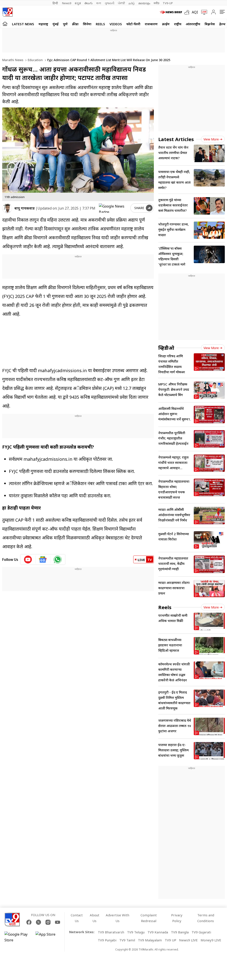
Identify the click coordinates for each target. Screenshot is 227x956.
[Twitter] (38, 922)
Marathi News (12, 60)
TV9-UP (168, 3)
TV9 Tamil (127, 940)
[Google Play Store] (17, 937)
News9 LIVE (188, 940)
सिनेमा (87, 24)
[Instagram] (48, 922)
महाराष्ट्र (43, 24)
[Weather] (188, 12)
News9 (66, 3)
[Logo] (7, 12)
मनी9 (156, 3)
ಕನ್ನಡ (78, 3)
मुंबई (56, 24)
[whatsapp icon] (57, 559)
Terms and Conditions (205, 918)
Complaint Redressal (149, 918)
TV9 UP (170, 940)
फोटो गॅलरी (133, 24)
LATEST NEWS (23, 24)
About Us (94, 918)
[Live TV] (202, 12)
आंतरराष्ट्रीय (193, 24)
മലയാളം (144, 3)
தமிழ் (132, 3)
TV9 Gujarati (201, 932)
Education (35, 60)
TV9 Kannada (157, 932)
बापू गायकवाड (24, 208)
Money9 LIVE (211, 940)
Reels (100, 24)
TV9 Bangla (180, 932)
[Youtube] (57, 922)
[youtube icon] (28, 559)
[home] (5, 23)
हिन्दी (56, 3)
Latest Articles (176, 139)
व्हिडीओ (166, 347)
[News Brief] (171, 12)
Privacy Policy (176, 918)
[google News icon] (42, 559)
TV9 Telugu (136, 932)
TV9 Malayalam (150, 940)
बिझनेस (210, 24)
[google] (114, 208)
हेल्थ (222, 24)
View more (211, 139)
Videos (116, 24)
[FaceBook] (28, 922)
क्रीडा (75, 24)
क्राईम (166, 24)
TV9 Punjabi (107, 940)
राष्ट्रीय (177, 24)
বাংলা (98, 3)
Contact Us (77, 918)
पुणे (65, 24)
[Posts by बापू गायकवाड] (7, 208)
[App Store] (48, 937)
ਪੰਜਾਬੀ (121, 3)
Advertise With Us (117, 918)
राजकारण (151, 24)
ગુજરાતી (109, 3)
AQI (195, 12)
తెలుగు (88, 3)
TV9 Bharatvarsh (111, 932)
